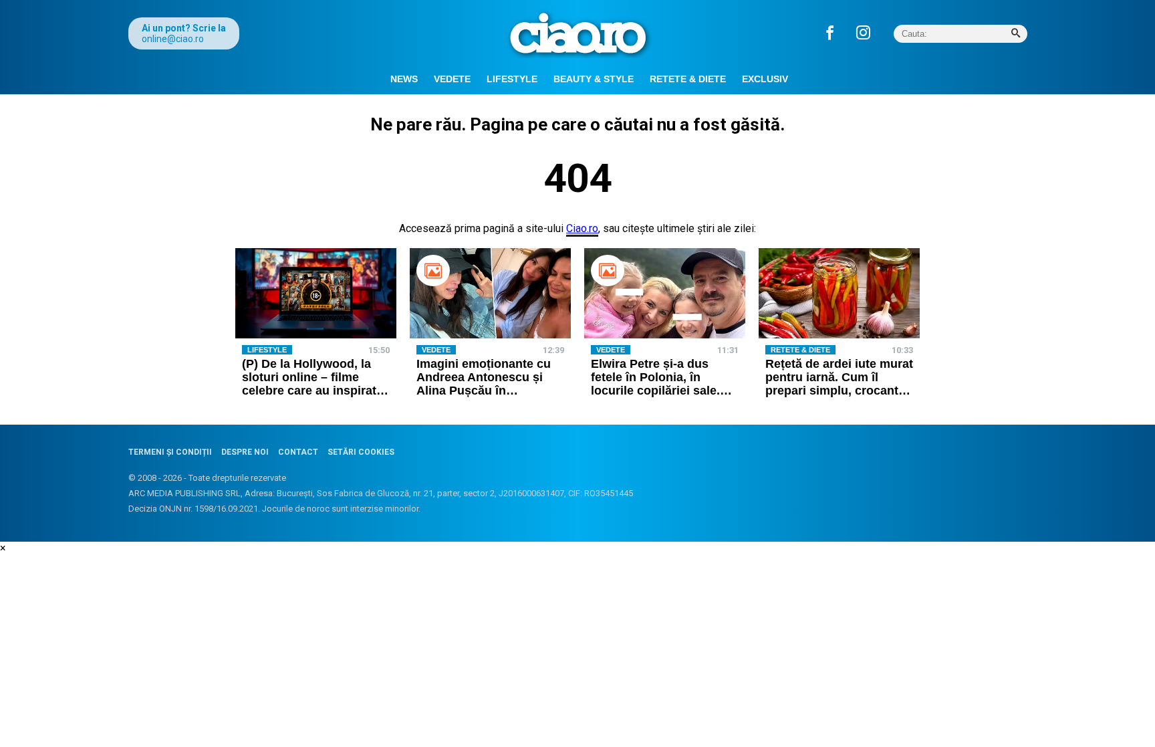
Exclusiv (765, 79)
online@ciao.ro (173, 38)
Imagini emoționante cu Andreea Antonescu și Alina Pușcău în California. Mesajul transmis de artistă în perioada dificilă (483, 397)
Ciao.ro (582, 228)
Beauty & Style (593, 79)
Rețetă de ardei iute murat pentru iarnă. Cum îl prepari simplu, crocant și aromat (839, 383)
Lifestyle (512, 79)
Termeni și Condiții (170, 452)
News (404, 79)
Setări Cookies (361, 452)
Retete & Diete (688, 79)
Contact (298, 452)
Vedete (452, 79)
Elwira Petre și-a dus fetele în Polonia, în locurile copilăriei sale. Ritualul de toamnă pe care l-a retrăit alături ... (657, 390)
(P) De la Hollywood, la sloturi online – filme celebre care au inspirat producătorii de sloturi (309, 383)
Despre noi (245, 452)
